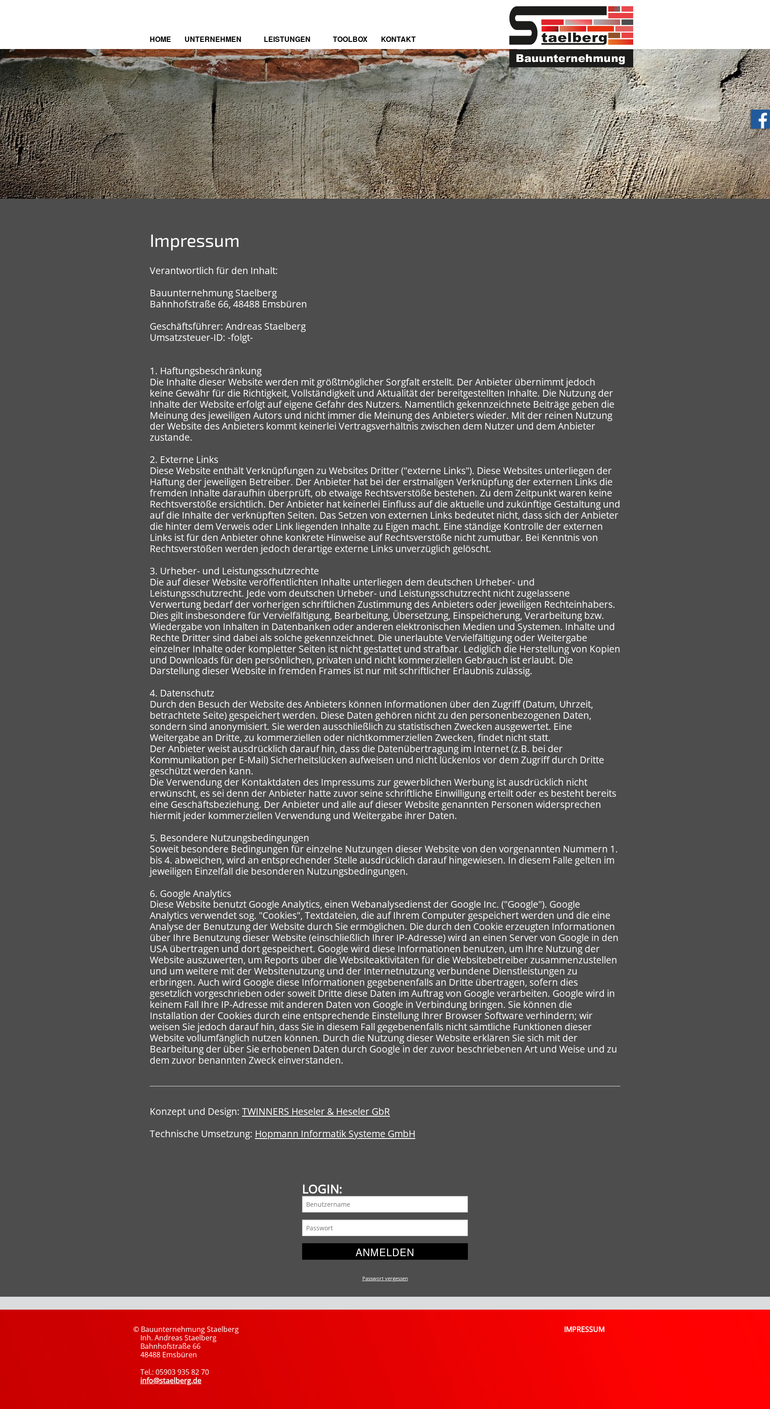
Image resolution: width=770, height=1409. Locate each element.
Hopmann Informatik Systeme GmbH (335, 1133)
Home (160, 39)
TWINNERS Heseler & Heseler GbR (316, 1111)
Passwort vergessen (385, 1278)
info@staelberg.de (170, 1380)
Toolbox (350, 39)
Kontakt (398, 39)
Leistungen (287, 39)
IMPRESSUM (584, 1329)
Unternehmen (213, 39)
